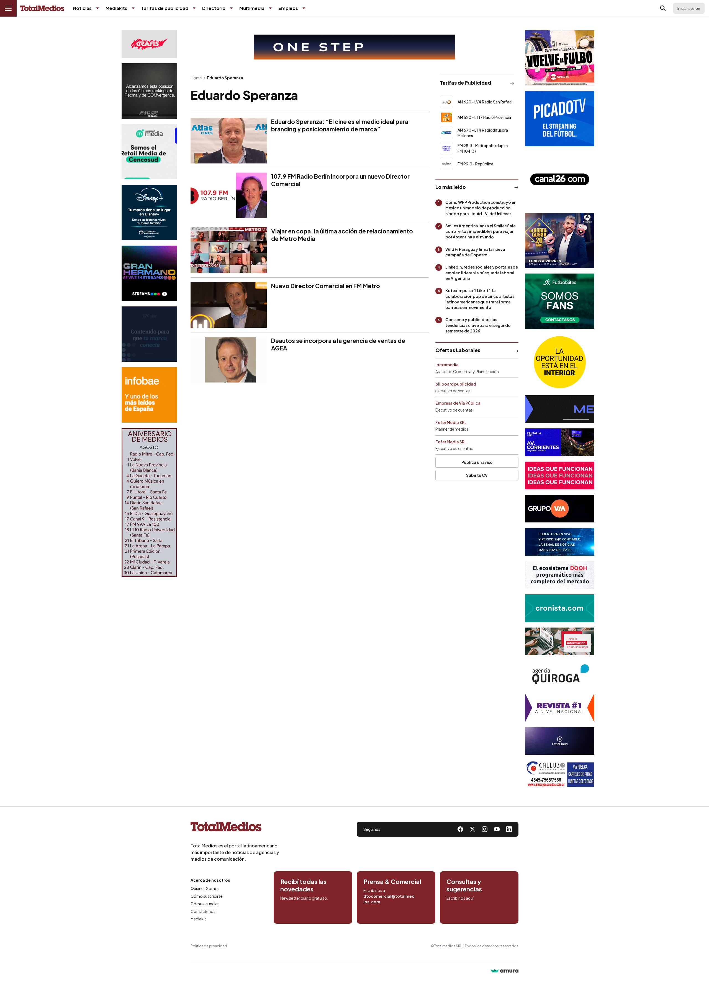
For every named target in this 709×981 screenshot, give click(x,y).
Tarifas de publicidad (164, 8)
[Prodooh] (559, 575)
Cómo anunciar (205, 903)
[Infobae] (149, 395)
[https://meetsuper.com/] (559, 475)
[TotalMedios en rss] (509, 829)
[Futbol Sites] (559, 301)
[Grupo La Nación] (149, 334)
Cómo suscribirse (207, 896)
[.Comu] (559, 118)
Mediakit (198, 918)
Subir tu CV (477, 475)
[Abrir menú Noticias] (97, 8)
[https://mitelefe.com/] (149, 273)
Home (196, 77)
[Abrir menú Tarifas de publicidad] (194, 8)
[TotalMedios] (235, 828)
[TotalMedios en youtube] (497, 829)
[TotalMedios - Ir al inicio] (42, 8)
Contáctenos (203, 911)
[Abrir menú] (8, 8)
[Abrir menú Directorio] (231, 8)
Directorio (213, 8)
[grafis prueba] (149, 44)
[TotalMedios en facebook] (460, 829)
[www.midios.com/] (149, 91)
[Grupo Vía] (559, 508)
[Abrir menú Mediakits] (133, 8)
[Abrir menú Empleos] (303, 8)
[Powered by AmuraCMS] (504, 971)
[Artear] (559, 542)
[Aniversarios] (149, 502)
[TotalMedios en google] (484, 829)
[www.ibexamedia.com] (559, 442)
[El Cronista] (559, 608)
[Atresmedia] (559, 240)
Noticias (82, 8)
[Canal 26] (559, 179)
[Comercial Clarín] (559, 641)
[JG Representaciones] (559, 362)
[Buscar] (663, 8)
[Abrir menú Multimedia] (270, 8)
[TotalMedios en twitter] (472, 829)
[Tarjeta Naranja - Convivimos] (559, 708)
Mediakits (116, 8)
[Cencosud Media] (149, 151)
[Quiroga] (559, 674)
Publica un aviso (477, 462)
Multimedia (251, 8)
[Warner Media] (559, 57)
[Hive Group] (559, 409)
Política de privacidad (209, 946)
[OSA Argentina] (354, 47)
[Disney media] (149, 212)
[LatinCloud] (559, 741)
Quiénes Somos (205, 888)
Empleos (288, 8)
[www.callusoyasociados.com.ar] (559, 774)
